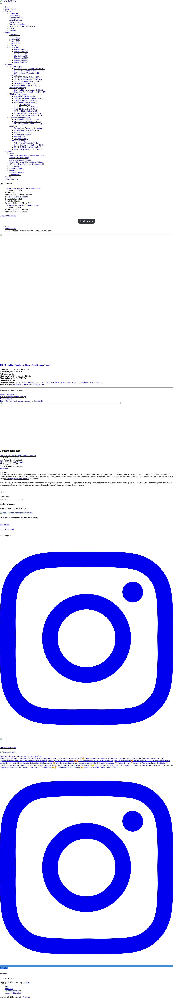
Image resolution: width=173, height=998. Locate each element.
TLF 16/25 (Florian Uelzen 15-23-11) (59, 382)
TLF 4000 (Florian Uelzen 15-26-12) (88, 382)
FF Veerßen (17, 384)
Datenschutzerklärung (13, 991)
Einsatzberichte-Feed (8, 216)
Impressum (9, 989)
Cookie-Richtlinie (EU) (13, 993)
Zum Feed (4, 468)
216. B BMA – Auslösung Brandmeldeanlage (22, 205)
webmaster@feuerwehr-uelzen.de (16, 479)
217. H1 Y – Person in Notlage (16, 197)
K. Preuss (26, 983)
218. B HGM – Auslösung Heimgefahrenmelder (23, 188)
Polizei (41, 384)
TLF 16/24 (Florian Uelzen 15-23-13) (29, 382)
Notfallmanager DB (30, 384)
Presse (7, 987)
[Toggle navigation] (1, 3)
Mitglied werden (86, 221)
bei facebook (5, 525)
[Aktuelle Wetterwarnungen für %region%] (16, 513)
